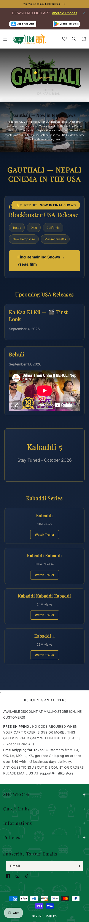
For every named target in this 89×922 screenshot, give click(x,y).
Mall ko (51, 916)
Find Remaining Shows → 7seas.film (41, 260)
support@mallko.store (57, 773)
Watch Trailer (44, 534)
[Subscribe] (78, 866)
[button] (5, 39)
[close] (84, 13)
